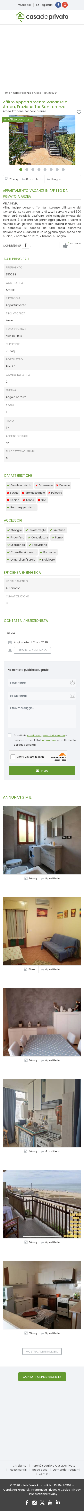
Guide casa (39, 1470)
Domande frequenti (66, 1470)
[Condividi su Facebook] (25, 245)
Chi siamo (19, 1466)
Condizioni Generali (16, 1490)
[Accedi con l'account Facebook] (58, 5)
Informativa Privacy (44, 1490)
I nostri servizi (18, 1470)
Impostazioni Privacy (43, 1494)
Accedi (26, 5)
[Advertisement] (42, 55)
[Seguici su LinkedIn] (58, 1503)
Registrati (46, 5)
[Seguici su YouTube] (50, 1503)
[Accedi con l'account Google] (65, 5)
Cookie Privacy (71, 1490)
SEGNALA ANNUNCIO (32, 650)
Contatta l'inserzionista (42, 1377)
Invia (44, 770)
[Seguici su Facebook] (26, 1503)
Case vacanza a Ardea (27, 92)
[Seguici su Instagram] (34, 1503)
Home (6, 92)
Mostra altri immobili (42, 1351)
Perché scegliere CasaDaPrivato (53, 1466)
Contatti (44, 1474)
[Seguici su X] (42, 1503)
